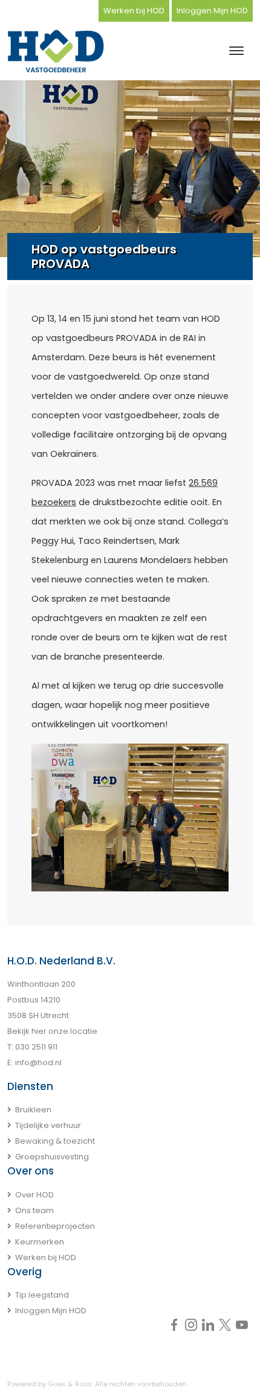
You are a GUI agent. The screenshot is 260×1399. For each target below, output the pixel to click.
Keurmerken (39, 1242)
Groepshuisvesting (52, 1156)
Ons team (34, 1210)
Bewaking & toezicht (55, 1141)
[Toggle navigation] (236, 51)
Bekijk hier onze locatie (52, 1031)
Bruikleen (33, 1109)
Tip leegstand (42, 1295)
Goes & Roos (70, 1384)
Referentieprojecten (55, 1226)
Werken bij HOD (133, 10)
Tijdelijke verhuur (48, 1125)
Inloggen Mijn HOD (212, 10)
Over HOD (34, 1194)
